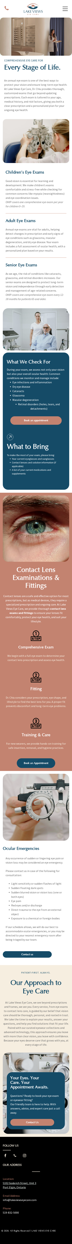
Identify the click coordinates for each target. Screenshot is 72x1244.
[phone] (6, 8)
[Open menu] (65, 8)
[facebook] (5, 1156)
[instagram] (24, 1156)
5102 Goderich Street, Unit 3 (19, 1183)
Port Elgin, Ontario (14, 1187)
